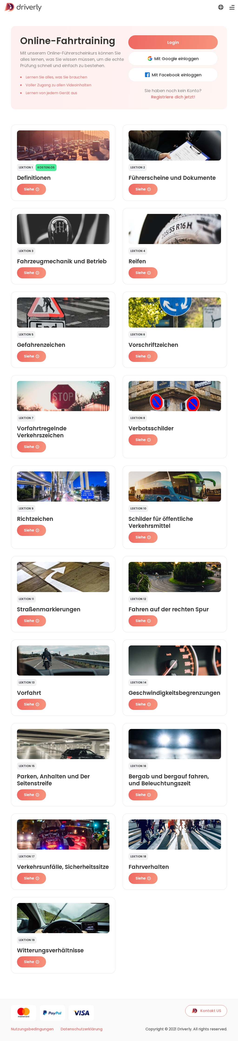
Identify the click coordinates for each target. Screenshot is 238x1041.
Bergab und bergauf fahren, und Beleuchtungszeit (169, 780)
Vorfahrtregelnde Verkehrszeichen (41, 432)
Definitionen (34, 178)
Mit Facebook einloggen (177, 75)
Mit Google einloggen (176, 58)
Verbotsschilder (151, 428)
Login (173, 42)
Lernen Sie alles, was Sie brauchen (56, 77)
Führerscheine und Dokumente (172, 178)
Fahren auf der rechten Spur (169, 609)
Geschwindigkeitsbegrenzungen (174, 693)
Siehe (29, 189)
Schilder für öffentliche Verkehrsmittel (161, 522)
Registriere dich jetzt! (173, 97)
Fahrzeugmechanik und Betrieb (62, 261)
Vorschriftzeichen (153, 345)
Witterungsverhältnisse (50, 950)
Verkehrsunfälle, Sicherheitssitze (63, 867)
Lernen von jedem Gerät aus (51, 93)
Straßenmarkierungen (48, 609)
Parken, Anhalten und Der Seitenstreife (53, 780)
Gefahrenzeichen (41, 345)
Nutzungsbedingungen (32, 1029)
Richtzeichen (35, 519)
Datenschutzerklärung (81, 1029)
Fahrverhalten (149, 867)
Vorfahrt (29, 693)
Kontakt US (210, 1010)
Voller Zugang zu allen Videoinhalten (58, 85)
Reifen (137, 261)
